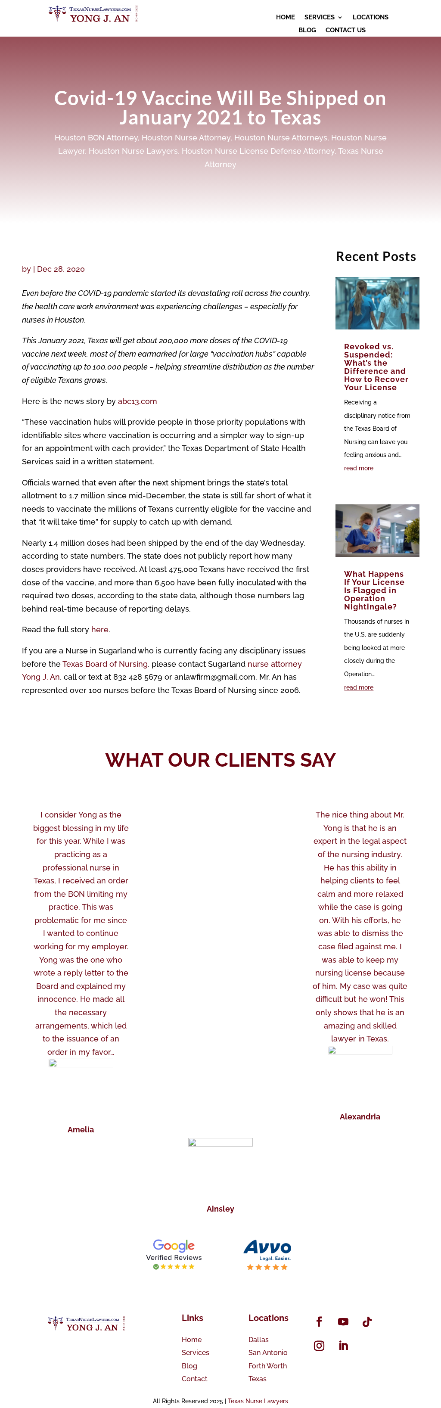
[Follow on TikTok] (367, 1322)
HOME (285, 17)
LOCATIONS (370, 17)
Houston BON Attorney (96, 137)
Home (192, 1340)
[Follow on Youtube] (343, 1322)
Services (195, 1353)
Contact (195, 1379)
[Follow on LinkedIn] (343, 1346)
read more (358, 468)
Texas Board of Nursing (104, 663)
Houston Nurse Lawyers (133, 150)
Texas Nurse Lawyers (258, 1401)
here (100, 629)
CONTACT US (346, 30)
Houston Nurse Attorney (186, 137)
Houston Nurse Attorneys (280, 137)
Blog (189, 1366)
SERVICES (319, 17)
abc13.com (137, 401)
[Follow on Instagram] (319, 1346)
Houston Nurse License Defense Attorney (258, 150)
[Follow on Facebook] (319, 1322)
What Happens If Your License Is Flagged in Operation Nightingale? (374, 590)
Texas (257, 1379)
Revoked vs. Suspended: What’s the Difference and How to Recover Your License (376, 367)
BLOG (307, 30)
